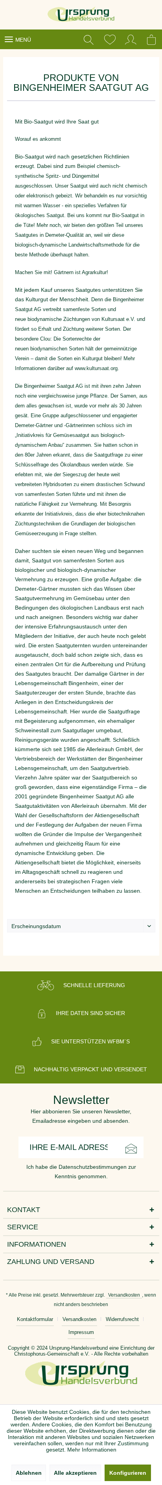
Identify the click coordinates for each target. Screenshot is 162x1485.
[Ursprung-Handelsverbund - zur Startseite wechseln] (81, 15)
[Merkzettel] (110, 39)
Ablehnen (29, 1473)
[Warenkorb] (152, 39)
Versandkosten (124, 1295)
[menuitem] (17, 39)
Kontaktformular (35, 1319)
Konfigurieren (127, 1473)
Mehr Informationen (91, 1449)
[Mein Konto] (131, 39)
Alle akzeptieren (75, 1473)
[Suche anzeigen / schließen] (88, 39)
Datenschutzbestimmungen (93, 1167)
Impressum (81, 1332)
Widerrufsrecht (122, 1319)
